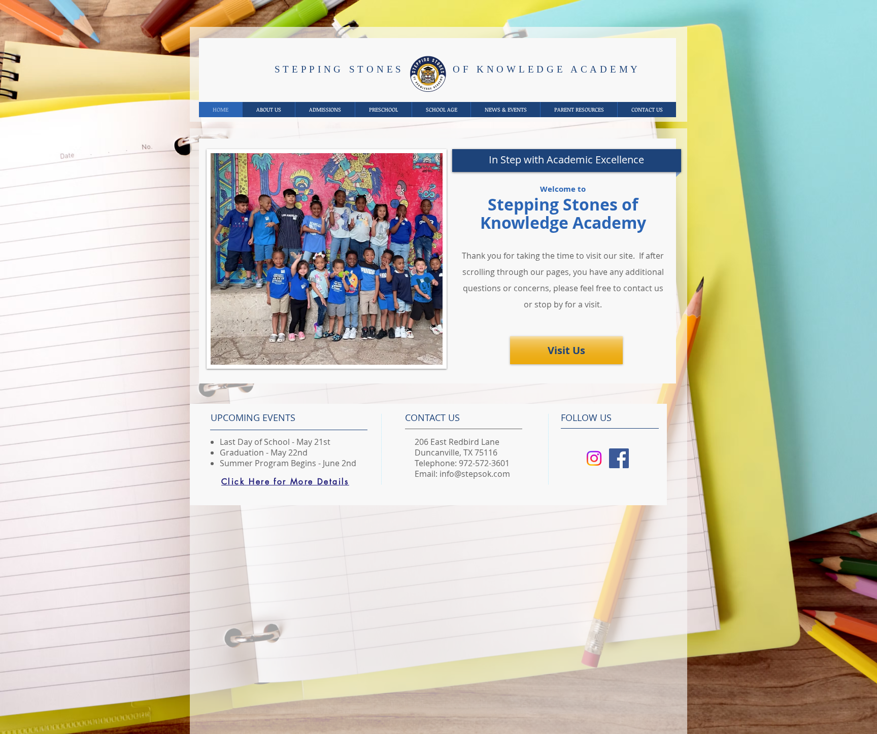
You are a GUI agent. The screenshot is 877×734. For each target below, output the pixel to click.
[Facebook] (619, 458)
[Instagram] (594, 458)
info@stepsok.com (475, 473)
